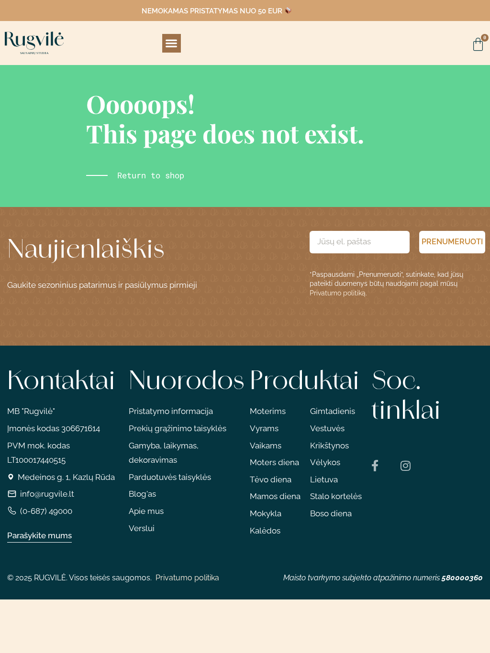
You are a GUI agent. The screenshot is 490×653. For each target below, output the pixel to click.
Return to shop (150, 175)
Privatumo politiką (338, 293)
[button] (171, 43)
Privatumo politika (187, 577)
